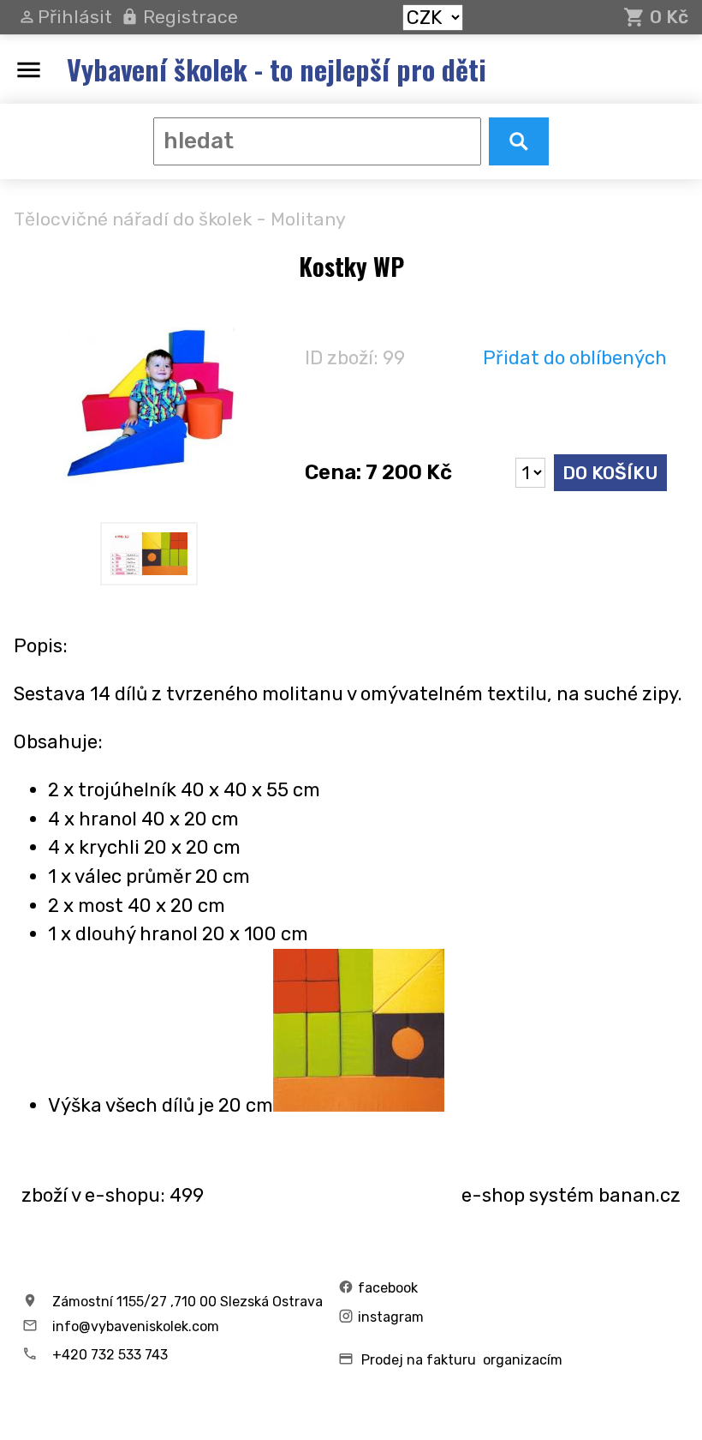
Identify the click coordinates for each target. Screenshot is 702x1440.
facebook (388, 1288)
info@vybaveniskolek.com (135, 1326)
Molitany (308, 219)
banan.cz (639, 1195)
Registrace (190, 16)
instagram (391, 1317)
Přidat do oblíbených (575, 357)
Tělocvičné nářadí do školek (133, 219)
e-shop (493, 1195)
